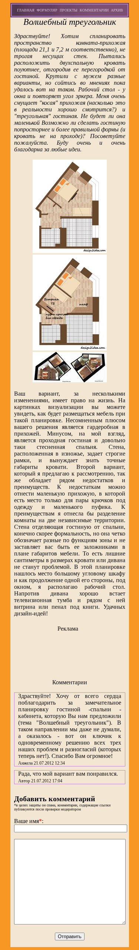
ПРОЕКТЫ (68, 10)
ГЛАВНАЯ (25, 10)
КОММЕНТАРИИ (94, 10)
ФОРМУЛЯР (47, 10)
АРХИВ (117, 10)
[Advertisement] (69, 652)
